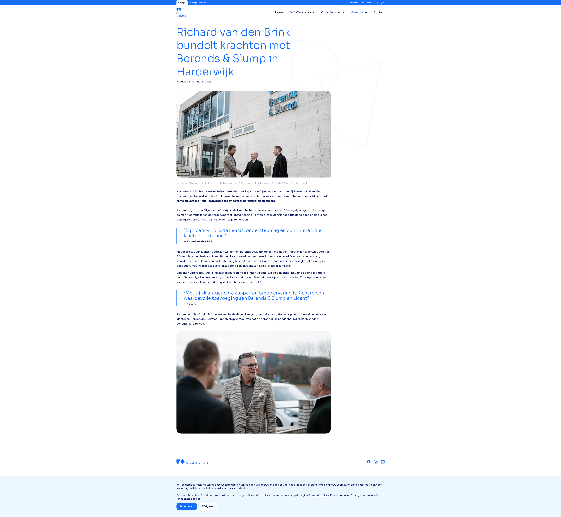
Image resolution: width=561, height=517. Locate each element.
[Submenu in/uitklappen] (312, 12)
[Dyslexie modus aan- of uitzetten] (378, 3)
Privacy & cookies (318, 495)
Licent (205, 463)
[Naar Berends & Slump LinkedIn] (383, 461)
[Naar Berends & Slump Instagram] (376, 461)
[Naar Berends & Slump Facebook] (368, 461)
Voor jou (182, 3)
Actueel (209, 183)
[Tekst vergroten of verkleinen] (382, 3)
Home (180, 183)
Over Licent (366, 3)
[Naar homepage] (181, 12)
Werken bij (353, 3)
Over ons (194, 183)
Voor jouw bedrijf (198, 3)
